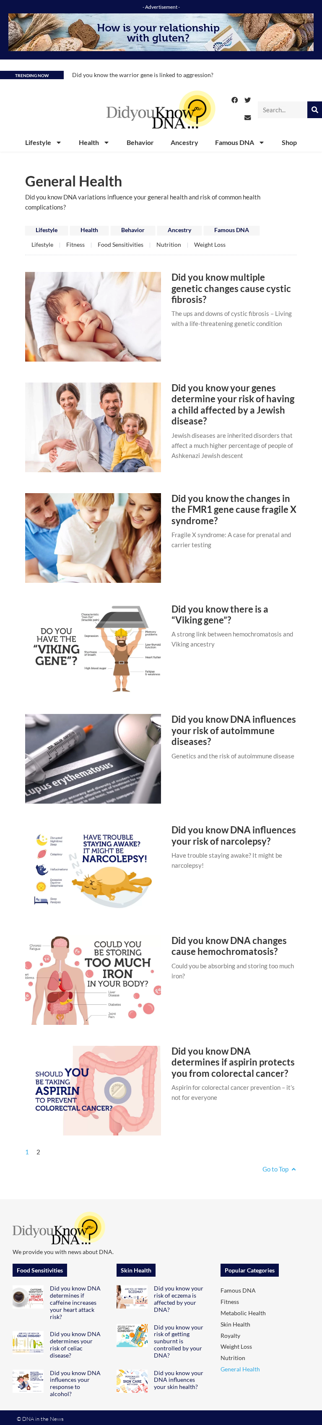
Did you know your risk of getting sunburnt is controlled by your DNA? (178, 1341)
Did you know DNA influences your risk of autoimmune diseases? (233, 730)
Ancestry (184, 142)
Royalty (230, 1335)
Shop (289, 142)
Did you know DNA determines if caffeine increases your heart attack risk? (75, 1302)
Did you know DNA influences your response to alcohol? (75, 1383)
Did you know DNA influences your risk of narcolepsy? (233, 835)
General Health (240, 1369)
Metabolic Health (243, 1312)
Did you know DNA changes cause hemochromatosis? (229, 946)
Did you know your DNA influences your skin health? (178, 1380)
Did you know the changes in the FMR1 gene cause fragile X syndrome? (233, 509)
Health (89, 142)
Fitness (75, 244)
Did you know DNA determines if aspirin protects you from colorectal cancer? (233, 1062)
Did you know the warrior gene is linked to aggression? (142, 74)
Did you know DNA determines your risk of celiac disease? (75, 1344)
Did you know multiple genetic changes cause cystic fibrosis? (231, 288)
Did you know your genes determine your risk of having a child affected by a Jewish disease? (232, 404)
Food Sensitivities (120, 244)
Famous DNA (234, 142)
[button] (235, 100)
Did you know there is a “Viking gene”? (219, 614)
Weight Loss (210, 244)
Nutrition (168, 244)
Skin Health (235, 1324)
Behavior (140, 142)
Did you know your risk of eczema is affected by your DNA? (178, 1299)
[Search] (314, 109)
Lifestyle (38, 142)
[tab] (46, 230)
